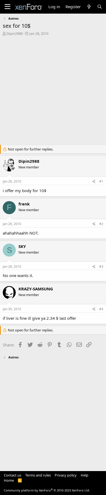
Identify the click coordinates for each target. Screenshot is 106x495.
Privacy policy (66, 475)
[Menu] (7, 7)
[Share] (94, 182)
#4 (101, 309)
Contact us (12, 475)
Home (9, 480)
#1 (101, 181)
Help (84, 475)
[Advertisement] (53, 92)
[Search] (99, 7)
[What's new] (88, 7)
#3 (101, 266)
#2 (101, 224)
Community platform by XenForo (47, 490)
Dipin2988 (15, 33)
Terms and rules (38, 475)
